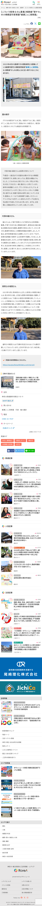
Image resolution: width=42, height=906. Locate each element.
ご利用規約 (5, 892)
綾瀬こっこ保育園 (32, 67)
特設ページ (5, 734)
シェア (12, 450)
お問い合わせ (25, 885)
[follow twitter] (24, 897)
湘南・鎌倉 (5, 841)
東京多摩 (5, 852)
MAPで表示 (7, 401)
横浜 (3, 826)
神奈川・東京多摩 (7, 856)
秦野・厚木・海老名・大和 (9, 837)
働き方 (31, 440)
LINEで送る (31, 450)
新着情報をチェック (8, 731)
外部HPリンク (7, 428)
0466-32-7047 (7, 419)
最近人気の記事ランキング (10, 753)
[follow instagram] (27, 897)
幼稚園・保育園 (7, 444)
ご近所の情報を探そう (9, 757)
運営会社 (4, 889)
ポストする (20, 450)
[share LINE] (39, 23)
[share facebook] (31, 23)
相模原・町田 (6, 833)
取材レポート (21, 440)
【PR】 (18, 444)
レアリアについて (6, 881)
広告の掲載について (27, 889)
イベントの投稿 (6, 885)
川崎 (3, 830)
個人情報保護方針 (27, 892)
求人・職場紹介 (7, 440)
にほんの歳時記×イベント (10, 750)
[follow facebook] (21, 897)
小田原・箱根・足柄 (8, 849)
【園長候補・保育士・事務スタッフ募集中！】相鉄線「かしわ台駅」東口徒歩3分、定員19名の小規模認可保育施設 (28, 380)
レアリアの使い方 (27, 881)
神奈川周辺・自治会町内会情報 (11, 742)
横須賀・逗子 (6, 845)
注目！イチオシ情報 (8, 738)
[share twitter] (35, 23)
